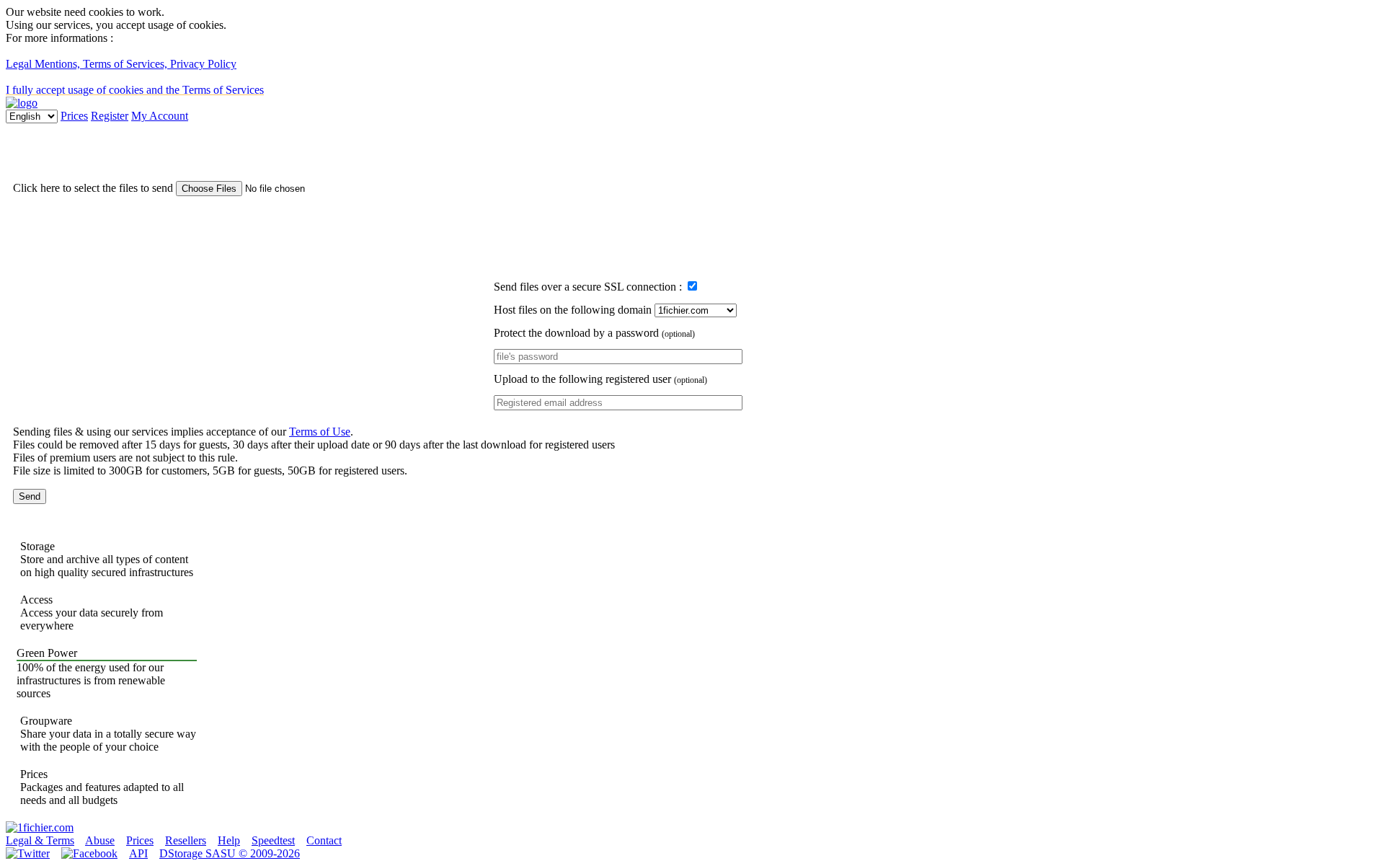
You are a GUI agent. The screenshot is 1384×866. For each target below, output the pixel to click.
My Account (159, 116)
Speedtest (273, 840)
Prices (74, 116)
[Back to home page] (40, 827)
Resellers (185, 840)
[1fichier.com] (21, 103)
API (138, 853)
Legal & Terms (40, 840)
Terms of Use (319, 431)
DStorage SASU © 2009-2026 (229, 853)
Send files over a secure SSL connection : (589, 286)
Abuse (100, 840)
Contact (324, 840)
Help (229, 840)
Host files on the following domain (574, 310)
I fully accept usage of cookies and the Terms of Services (135, 90)
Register (109, 116)
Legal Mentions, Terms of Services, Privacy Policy (121, 64)
